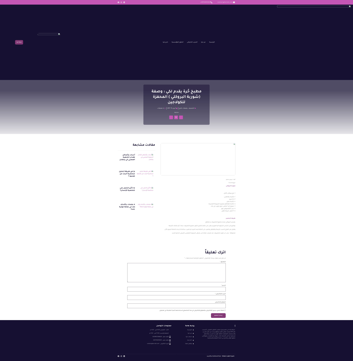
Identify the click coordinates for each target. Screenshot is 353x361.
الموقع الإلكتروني (220, 302)
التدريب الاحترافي (192, 42)
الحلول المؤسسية (177, 42)
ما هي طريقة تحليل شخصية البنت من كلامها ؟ (127, 174)
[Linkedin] (124, 2)
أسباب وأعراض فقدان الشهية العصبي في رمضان (127, 157)
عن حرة (203, 42)
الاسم (223, 285)
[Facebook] (118, 2)
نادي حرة (165, 42)
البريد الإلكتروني (220, 294)
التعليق (223, 261)
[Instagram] (121, 2)
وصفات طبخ (183, 108)
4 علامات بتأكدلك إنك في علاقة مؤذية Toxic (127, 207)
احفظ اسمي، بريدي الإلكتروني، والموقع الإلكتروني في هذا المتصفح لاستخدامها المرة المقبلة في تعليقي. (191, 310)
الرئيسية (212, 42)
